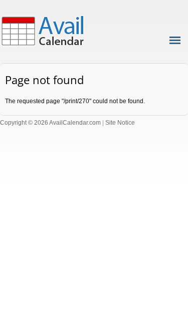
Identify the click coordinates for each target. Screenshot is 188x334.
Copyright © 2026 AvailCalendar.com (50, 122)
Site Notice (120, 122)
